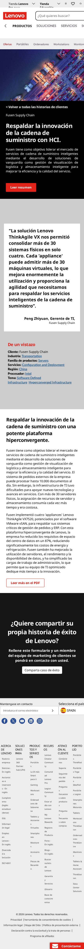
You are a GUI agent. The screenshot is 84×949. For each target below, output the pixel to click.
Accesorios (34, 854)
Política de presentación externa (60, 925)
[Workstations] (71, 44)
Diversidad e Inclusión (6, 854)
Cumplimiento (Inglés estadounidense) (6, 805)
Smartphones (34, 835)
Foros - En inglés (49, 842)
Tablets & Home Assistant (77, 865)
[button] (66, 3)
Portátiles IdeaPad (77, 781)
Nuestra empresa (6, 760)
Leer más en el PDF (25, 583)
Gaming (34, 784)
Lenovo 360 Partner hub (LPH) (20, 764)
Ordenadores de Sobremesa (34, 805)
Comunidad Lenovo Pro (49, 777)
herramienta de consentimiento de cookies (47, 919)
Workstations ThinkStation (77, 824)
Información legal (6, 826)
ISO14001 (6, 863)
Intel (28, 373)
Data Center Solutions (77, 887)
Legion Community (49, 792)
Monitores (34, 844)
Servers (43, 360)
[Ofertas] (13, 44)
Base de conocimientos (49, 898)
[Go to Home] (15, 16)
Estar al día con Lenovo (48, 805)
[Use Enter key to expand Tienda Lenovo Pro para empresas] (33, 3)
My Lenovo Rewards (49, 818)
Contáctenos (63, 760)
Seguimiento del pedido (63, 777)
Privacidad (16, 919)
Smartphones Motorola (77, 803)
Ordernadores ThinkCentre (77, 841)
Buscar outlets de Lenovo (48, 865)
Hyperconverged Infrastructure (50, 382)
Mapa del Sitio (33, 925)
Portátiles (34, 764)
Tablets (76, 813)
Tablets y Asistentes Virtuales (34, 822)
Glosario (48, 889)
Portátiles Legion (77, 792)
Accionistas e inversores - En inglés (6, 785)
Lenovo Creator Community (49, 760)
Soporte (62, 768)
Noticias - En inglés (6, 770)
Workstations (34, 792)
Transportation (32, 356)
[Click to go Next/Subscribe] (52, 710)
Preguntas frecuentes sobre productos (63, 796)
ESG (3, 818)
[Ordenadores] (50, 44)
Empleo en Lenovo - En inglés (6, 839)
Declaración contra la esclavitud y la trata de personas (40, 930)
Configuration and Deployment (43, 365)
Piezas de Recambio (34, 865)
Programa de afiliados (42, 936)
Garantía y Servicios (49, 880)
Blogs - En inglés (49, 852)
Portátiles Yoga (77, 770)
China (23, 369)
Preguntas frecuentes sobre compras (63, 818)
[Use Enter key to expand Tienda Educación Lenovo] (58, 3)
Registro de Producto (49, 831)
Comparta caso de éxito (42, 670)
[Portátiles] (30, 44)
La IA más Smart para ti (34, 775)
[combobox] (59, 16)
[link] (80, 4)
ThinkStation (77, 876)
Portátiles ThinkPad (77, 759)
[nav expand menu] (5, 26)
